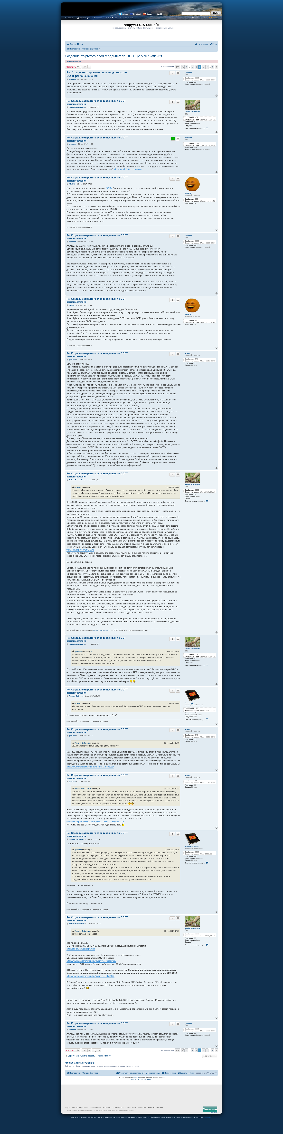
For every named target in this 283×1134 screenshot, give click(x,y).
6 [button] (203, 66)
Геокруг (213, 1113)
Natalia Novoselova (192, 112)
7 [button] (207, 66)
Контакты (106, 1107)
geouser (188, 353)
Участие (115, 1107)
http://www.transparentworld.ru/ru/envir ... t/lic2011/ (90, 976)
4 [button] (196, 66)
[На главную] (141, 7)
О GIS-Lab (112, 18)
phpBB (136, 1077)
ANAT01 (188, 193)
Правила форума (73, 61)
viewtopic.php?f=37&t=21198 (80, 550)
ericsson (188, 72)
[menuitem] (80, 44)
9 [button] (212, 66)
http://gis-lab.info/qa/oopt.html (80, 949)
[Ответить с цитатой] (178, 73)
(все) (129, 1107)
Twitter (125, 14)
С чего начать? (128, 18)
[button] (177, 67)
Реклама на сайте (155, 1107)
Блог (205, 18)
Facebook (137, 14)
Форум (195, 18)
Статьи (70, 18)
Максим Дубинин (191, 703)
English (159, 14)
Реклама (214, 18)
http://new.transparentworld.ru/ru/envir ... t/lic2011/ (90, 767)
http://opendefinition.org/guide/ (127, 169)
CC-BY (109, 188)
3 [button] (192, 66)
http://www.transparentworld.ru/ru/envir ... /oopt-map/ (91, 961)
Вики (134, 1107)
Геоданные (98, 18)
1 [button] (186, 66)
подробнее (207, 1117)
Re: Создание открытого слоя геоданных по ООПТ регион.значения (96, 74)
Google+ (149, 14)
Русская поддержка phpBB (141, 1079)
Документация (83, 18)
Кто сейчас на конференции (79, 1063)
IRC (144, 1107)
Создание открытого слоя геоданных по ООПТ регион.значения (113, 56)
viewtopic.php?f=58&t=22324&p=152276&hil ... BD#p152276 (95, 821)
